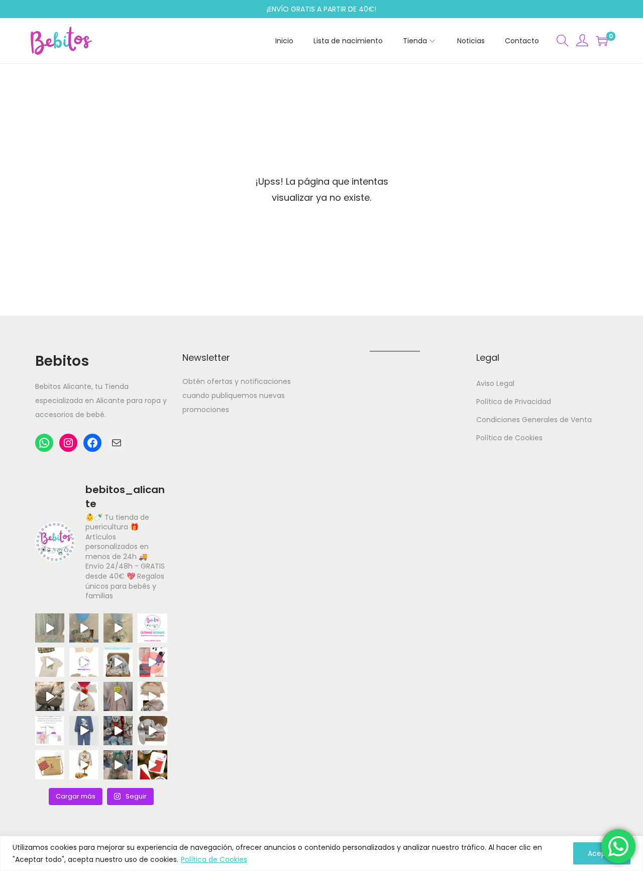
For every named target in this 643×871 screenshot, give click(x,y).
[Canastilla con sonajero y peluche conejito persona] (152, 730)
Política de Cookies (214, 859)
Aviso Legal (495, 383)
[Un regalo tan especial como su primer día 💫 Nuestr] (152, 696)
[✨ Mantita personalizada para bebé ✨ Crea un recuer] (49, 628)
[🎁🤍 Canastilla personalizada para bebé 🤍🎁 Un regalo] (83, 628)
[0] (602, 41)
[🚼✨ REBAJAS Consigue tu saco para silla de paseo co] (152, 662)
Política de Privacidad (513, 402)
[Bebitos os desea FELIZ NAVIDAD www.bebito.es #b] (118, 730)
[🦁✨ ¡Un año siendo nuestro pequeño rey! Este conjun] (83, 764)
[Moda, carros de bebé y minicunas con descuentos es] (118, 696)
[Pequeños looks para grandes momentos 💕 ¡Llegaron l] (83, 730)
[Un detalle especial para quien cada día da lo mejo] (49, 764)
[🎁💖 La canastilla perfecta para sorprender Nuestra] (118, 662)
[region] (321, 853)
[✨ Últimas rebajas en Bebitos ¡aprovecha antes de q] (152, 628)
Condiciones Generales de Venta (534, 420)
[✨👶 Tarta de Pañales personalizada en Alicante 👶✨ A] (118, 764)
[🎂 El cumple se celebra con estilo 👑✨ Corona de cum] (49, 662)
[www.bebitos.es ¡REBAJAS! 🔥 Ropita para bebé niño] (49, 730)
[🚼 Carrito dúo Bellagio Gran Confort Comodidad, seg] (49, 696)
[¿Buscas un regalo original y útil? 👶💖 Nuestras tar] (118, 628)
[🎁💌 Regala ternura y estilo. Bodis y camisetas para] (83, 662)
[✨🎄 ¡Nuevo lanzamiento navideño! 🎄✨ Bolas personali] (152, 764)
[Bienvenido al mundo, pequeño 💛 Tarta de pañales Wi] (83, 696)
